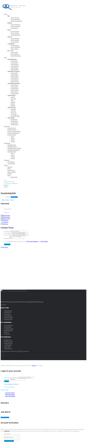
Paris (12, 100)
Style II (12, 138)
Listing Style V (14, 68)
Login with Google (9, 394)
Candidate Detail (11, 151)
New (8, 16)
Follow (12, 200)
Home (5, 14)
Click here (7, 431)
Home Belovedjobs (16, 56)
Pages (5, 165)
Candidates (7, 143)
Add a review (5, 200)
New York (13, 99)
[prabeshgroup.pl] (13, 11)
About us (9, 167)
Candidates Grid (11, 145)
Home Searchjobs (15, 35)
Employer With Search (13, 133)
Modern (9, 23)
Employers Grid (11, 128)
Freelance (13, 109)
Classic (9, 36)
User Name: (7, 231)
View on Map (14, 197)
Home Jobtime (15, 42)
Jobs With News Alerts (13, 83)
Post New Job (11, 170)
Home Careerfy (15, 54)
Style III (13, 140)
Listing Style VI (15, 69)
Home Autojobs (15, 31)
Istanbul (13, 102)
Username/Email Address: (11, 377)
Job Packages (11, 163)
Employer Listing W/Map (13, 131)
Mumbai (13, 105)
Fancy (9, 29)
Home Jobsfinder (15, 47)
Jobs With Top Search (13, 71)
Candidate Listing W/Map (14, 148)
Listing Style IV (15, 66)
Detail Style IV (14, 124)
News (8, 175)
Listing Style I (14, 61)
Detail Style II (14, 121)
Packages (6, 160)
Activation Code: (8, 437)
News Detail (14, 177)
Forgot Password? (9, 384)
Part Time (13, 112)
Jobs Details (11, 117)
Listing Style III (14, 64)
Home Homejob (15, 38)
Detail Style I (14, 119)
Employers (7, 126)
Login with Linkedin (10, 396)
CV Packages (11, 162)
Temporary (14, 114)
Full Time (13, 111)
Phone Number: (8, 235)
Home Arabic (14, 52)
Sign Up (17, 384)
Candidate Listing (12, 146)
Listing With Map (15, 116)
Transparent (11, 43)
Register (6, 185)
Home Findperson (15, 24)
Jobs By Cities (11, 95)
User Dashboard (8, 325)
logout (34, 365)
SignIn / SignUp (11, 172)
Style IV (13, 141)
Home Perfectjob (15, 19)
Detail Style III (14, 123)
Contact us (7, 334)
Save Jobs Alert (5, 417)
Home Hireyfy (14, 28)
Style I (12, 136)
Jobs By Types (11, 107)
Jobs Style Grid (8, 316)
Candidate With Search (13, 150)
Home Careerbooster (16, 21)
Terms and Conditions (32, 241)
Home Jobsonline (15, 26)
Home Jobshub (15, 40)
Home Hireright (15, 45)
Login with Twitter (10, 393)
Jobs (5, 57)
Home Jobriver (15, 33)
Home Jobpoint (15, 17)
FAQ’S (9, 168)
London (13, 97)
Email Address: (8, 233)
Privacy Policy (44, 241)
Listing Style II (14, 62)
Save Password (10, 387)
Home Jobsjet (14, 49)
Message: (6, 238)
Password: (7, 379)
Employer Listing (11, 129)
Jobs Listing (7, 314)
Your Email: (7, 434)
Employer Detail (11, 134)
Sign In (6, 187)
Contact (9, 173)
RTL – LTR (10, 50)
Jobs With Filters (12, 59)
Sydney (13, 104)
